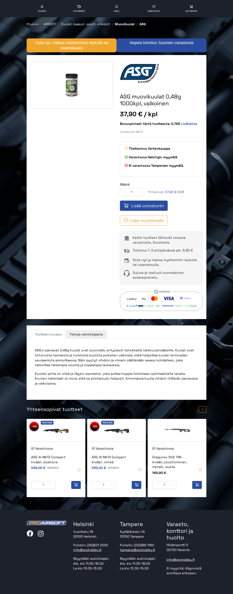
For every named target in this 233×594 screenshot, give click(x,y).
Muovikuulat (125, 24)
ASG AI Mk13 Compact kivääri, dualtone (48, 459)
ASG (142, 24)
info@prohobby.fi (87, 550)
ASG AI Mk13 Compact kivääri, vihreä (109, 459)
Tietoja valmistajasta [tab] (86, 334)
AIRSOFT (49, 24)
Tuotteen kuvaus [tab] (48, 334)
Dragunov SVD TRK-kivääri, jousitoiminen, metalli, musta (169, 462)
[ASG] (141, 72)
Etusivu (33, 24)
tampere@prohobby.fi (137, 550)
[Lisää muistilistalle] (79, 470)
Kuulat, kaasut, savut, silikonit (85, 24)
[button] (194, 409)
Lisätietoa (189, 124)
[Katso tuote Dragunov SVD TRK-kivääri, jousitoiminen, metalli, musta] (177, 430)
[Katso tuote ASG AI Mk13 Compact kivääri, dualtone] (56, 430)
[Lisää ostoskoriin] (76, 485)
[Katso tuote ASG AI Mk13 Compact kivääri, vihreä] (116, 430)
